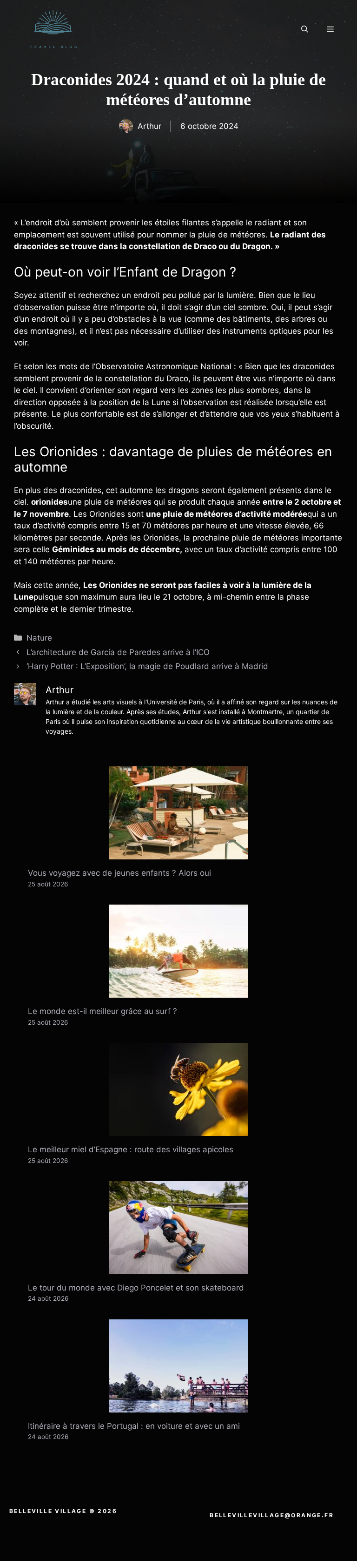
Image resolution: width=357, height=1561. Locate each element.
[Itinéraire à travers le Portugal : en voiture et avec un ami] (178, 1406)
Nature (39, 637)
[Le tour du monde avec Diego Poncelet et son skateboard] (178, 1267)
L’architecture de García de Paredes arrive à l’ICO (118, 652)
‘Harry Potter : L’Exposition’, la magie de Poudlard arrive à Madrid (147, 666)
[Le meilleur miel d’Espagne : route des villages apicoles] (178, 1130)
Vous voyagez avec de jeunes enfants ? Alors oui (119, 873)
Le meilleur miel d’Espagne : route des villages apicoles (130, 1149)
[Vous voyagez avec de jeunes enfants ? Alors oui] (178, 853)
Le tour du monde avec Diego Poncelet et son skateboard (136, 1287)
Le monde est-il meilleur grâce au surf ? (102, 1011)
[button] (304, 29)
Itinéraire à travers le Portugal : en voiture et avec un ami (134, 1426)
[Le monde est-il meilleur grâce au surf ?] (178, 991)
